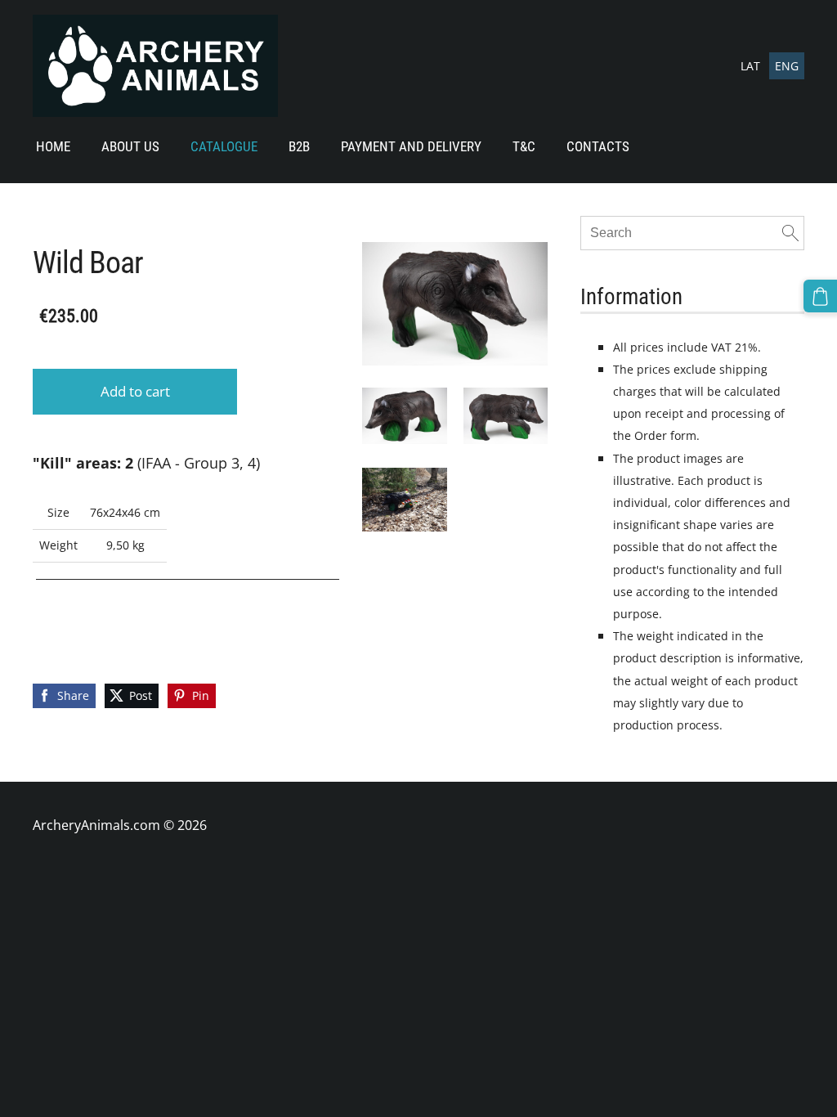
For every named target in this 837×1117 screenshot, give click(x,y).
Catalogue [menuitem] (223, 146)
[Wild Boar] (404, 416)
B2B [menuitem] (299, 146)
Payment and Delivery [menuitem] (411, 146)
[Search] (790, 233)
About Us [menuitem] (130, 146)
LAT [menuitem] (750, 66)
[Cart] (820, 296)
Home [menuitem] (53, 146)
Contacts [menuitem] (597, 146)
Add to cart (135, 391)
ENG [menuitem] (787, 66)
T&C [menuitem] (523, 146)
